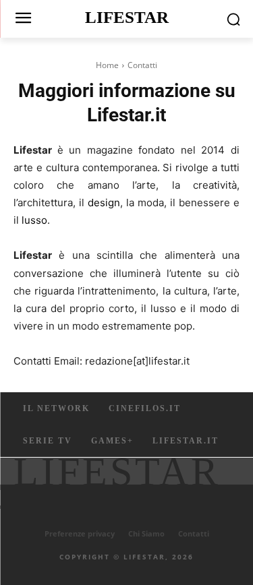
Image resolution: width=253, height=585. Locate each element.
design (104, 202)
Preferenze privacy (80, 533)
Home (107, 65)
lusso (34, 220)
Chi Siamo (146, 533)
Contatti (193, 533)
